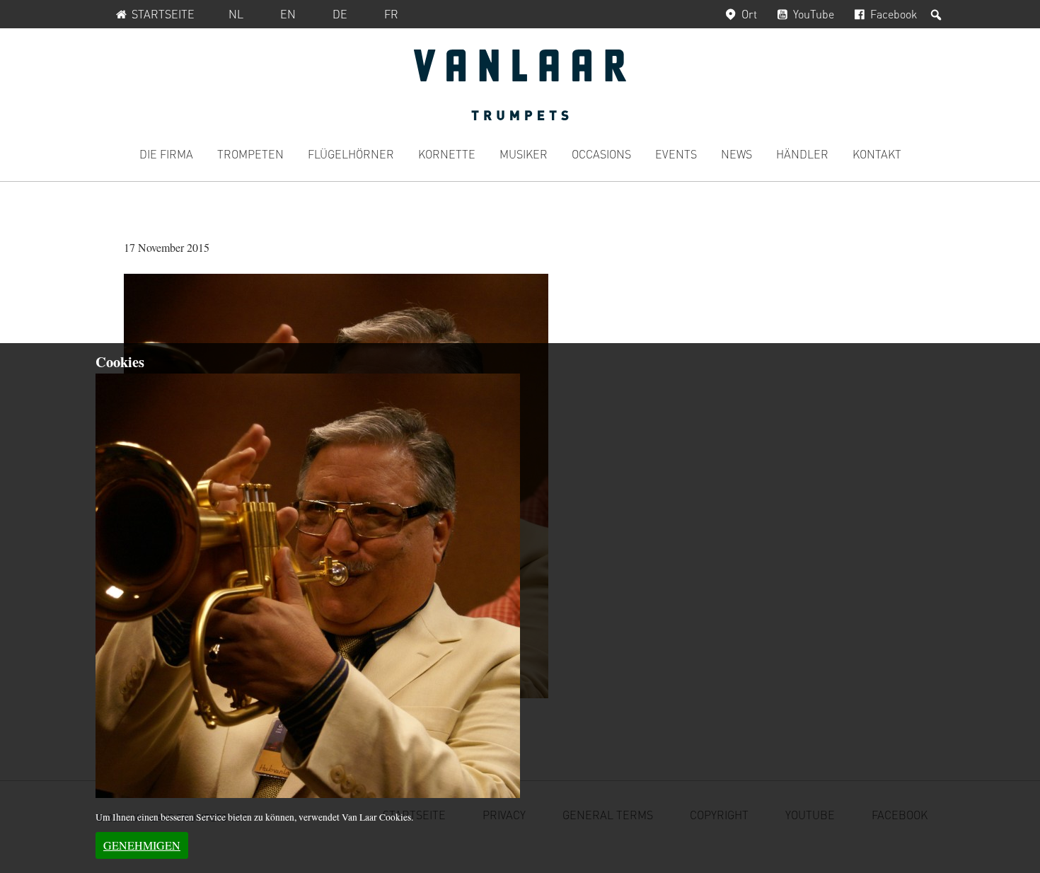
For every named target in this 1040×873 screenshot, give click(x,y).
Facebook (893, 13)
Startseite (163, 13)
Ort (749, 13)
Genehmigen (141, 845)
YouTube (813, 13)
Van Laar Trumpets (520, 84)
